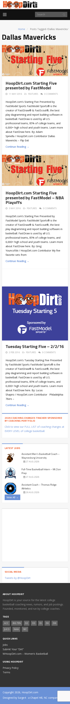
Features (33, 93)
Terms (6, 672)
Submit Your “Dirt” (13, 649)
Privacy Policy (10, 668)
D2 (26, 623)
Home (21, 29)
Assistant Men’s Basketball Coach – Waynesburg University (41, 456)
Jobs (5, 644)
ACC (6, 623)
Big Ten (17, 623)
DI (40, 623)
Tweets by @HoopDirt (18, 578)
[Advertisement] (38, 277)
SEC (25, 629)
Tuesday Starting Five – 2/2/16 (35, 346)
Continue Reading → (17, 146)
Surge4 (22, 697)
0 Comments (51, 93)
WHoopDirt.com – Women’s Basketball (25, 653)
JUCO (7, 629)
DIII (54, 623)
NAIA (16, 629)
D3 (33, 623)
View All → (12, 497)
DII (47, 623)
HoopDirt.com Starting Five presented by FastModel (31, 85)
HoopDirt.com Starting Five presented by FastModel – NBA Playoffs (35, 198)
